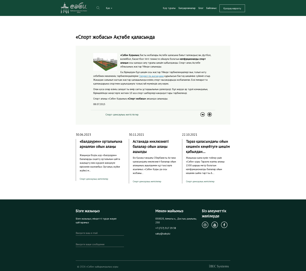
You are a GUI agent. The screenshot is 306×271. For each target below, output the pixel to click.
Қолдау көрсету (232, 8)
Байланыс (211, 8)
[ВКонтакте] (202, 114)
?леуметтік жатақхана (151, 75)
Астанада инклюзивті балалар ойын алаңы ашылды (151, 146)
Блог (200, 8)
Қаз (108, 8)
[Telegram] (209, 114)
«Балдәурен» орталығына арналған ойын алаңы (101, 144)
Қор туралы (169, 8)
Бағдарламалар (187, 8)
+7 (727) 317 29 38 (165, 228)
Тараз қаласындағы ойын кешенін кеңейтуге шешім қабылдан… (208, 146)
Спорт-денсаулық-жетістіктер (122, 114)
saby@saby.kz (162, 233)
